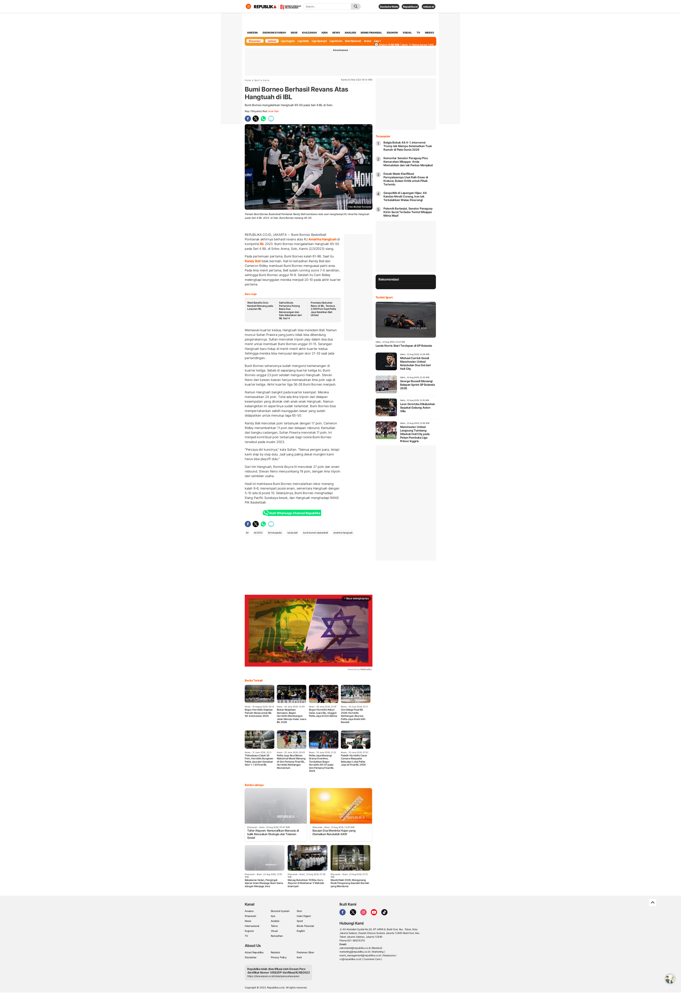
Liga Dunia (336, 40)
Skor (299, 910)
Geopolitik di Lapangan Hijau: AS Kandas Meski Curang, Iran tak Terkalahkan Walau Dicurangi (405, 196)
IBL (262, 244)
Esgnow (249, 930)
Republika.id (410, 6)
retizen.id (428, 6)
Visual (274, 930)
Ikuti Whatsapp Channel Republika (294, 513)
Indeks (429, 32)
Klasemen (255, 40)
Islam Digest (304, 915)
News (248, 920)
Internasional (252, 925)
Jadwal (272, 40)
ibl (247, 532)
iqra (325, 32)
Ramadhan (277, 935)
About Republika (254, 952)
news (336, 32)
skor (294, 32)
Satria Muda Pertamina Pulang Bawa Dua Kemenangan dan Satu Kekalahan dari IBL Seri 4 (290, 310)
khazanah (309, 32)
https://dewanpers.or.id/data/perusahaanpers (273, 976)
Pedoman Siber (305, 952)
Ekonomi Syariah (274, 32)
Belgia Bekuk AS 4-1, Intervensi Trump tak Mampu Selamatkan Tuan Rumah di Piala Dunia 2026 (407, 146)
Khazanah (250, 915)
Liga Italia (303, 40)
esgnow (392, 32)
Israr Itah (273, 111)
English (301, 930)
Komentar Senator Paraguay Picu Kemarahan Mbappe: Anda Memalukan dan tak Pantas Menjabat (408, 161)
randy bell (292, 532)
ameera (252, 32)
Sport (257, 80)
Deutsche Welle (389, 6)
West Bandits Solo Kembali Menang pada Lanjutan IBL (260, 305)
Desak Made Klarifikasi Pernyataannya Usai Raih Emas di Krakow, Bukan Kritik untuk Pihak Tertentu (405, 179)
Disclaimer (250, 957)
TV (418, 32)
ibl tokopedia (274, 532)
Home (248, 80)
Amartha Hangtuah (322, 239)
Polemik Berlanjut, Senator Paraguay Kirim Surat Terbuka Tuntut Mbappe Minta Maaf (408, 212)
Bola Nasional (353, 40)
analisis (350, 32)
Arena (367, 40)
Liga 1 (377, 40)
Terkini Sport (384, 297)
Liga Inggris (288, 40)
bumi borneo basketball (315, 532)
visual (407, 32)
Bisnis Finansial (371, 32)
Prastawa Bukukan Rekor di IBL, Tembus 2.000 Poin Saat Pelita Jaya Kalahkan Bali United (323, 309)
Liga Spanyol (319, 40)
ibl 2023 (258, 532)
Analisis (275, 920)
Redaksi (275, 952)
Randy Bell (253, 261)
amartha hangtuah (343, 532)
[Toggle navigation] (248, 6)
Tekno (274, 925)
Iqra (273, 915)
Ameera (249, 910)
